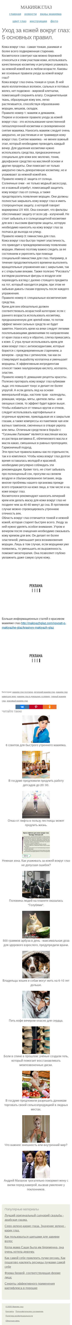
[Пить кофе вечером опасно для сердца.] (36, 1016)
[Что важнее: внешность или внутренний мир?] (36, 1140)
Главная (15, 14)
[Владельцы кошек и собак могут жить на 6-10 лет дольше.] (36, 976)
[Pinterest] (36, 707)
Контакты (10, 1311)
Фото (54, 21)
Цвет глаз (19, 21)
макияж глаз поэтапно (22, 691)
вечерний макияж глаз (44, 691)
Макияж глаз (36, 7)
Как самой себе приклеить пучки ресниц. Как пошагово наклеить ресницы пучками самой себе (35, 1262)
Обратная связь (13, 1320)
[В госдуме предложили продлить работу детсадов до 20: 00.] (36, 776)
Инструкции (38, 21)
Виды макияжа (50, 14)
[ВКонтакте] (22, 707)
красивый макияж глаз (17, 700)
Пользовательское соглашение (29, 1311)
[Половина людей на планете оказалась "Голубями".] (36, 896)
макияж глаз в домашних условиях (33, 696)
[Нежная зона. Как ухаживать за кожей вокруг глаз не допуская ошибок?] (36, 856)
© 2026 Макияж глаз (14, 1306)
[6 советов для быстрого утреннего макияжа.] (36, 740)
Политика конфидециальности (19, 1315)
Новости (30, 14)
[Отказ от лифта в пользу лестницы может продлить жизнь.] (36, 816)
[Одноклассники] (49, 707)
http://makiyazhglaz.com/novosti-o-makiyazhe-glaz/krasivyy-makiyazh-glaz (34, 625)
